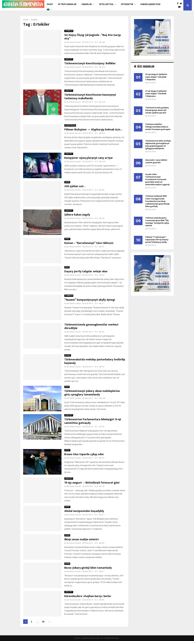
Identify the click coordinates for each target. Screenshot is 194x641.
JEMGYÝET (68, 59)
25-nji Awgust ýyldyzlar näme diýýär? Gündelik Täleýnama (156, 93)
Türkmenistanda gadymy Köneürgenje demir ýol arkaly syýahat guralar (157, 110)
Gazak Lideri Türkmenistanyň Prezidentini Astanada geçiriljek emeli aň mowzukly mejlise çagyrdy (157, 179)
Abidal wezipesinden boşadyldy (84, 511)
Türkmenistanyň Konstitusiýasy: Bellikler (90, 63)
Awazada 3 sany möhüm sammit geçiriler (156, 161)
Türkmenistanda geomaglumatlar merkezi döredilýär (91, 326)
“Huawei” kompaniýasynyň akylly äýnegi (89, 299)
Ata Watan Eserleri (73, 42)
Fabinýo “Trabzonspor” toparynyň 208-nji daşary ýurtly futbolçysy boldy (156, 239)
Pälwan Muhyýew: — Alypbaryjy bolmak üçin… (93, 129)
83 (43, 622)
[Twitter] (181, 3)
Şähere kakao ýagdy (77, 214)
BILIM (67, 267)
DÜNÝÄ (67, 182)
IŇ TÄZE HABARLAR (67, 4)
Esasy (50, 4)
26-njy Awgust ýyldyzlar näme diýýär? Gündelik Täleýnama (156, 77)
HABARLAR (87, 4)
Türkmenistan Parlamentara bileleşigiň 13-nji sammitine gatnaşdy (92, 421)
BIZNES (67, 355)
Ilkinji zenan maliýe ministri (81, 539)
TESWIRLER (69, 31)
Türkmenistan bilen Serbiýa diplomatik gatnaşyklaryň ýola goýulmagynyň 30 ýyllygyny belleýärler (158, 144)
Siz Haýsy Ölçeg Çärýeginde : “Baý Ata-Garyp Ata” (92, 37)
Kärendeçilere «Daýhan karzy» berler (87, 596)
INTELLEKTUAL (106, 4)
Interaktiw (127, 4)
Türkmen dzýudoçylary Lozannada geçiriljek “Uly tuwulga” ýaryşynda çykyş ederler (157, 221)
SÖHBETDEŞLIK (70, 125)
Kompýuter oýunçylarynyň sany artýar (88, 157)
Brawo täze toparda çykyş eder (84, 454)
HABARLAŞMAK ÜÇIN (150, 4)
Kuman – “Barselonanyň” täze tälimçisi (88, 243)
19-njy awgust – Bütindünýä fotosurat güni (91, 482)
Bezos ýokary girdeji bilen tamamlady (88, 567)
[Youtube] (180, 7)
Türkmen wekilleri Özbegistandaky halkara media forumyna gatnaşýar (158, 127)
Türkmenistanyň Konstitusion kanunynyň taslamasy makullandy (90, 96)
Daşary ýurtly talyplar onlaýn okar (86, 271)
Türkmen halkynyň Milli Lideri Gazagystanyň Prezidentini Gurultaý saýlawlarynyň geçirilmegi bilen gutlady (157, 201)
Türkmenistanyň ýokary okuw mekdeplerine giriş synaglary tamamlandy (92, 393)
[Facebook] (178, 3)
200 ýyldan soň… (75, 186)
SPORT (67, 239)
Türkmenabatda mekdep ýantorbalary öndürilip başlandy (94, 361)
